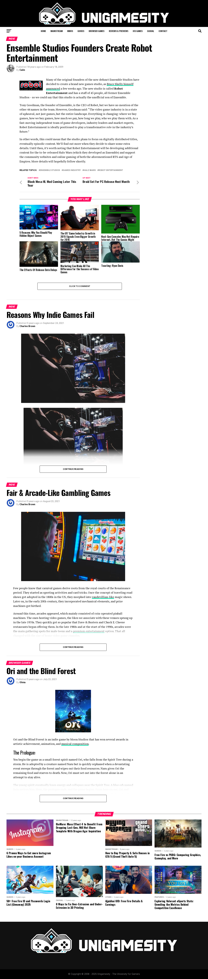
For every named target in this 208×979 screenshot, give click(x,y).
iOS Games (138, 31)
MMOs (70, 31)
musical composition (75, 744)
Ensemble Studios (50, 170)
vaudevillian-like (103, 597)
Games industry (72, 170)
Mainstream (57, 31)
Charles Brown (27, 326)
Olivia (23, 682)
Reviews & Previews (118, 31)
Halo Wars (90, 170)
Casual (150, 31)
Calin (22, 70)
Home (43, 31)
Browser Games (96, 31)
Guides (81, 31)
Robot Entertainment (111, 170)
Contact (163, 31)
